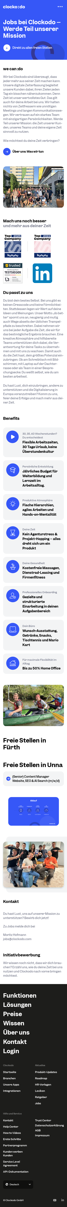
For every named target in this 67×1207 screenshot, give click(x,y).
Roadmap (41, 1078)
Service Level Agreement (11, 1163)
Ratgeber (41, 1097)
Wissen (13, 1023)
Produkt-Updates (46, 1072)
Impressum (42, 1135)
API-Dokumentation (15, 1171)
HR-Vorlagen (43, 1084)
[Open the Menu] (60, 6)
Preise (12, 1014)
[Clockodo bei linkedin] (62, 1200)
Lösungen (17, 1005)
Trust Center (43, 1120)
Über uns (16, 1032)
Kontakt (15, 1042)
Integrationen (11, 1091)
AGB (38, 1130)
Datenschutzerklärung (49, 1125)
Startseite (9, 1072)
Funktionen (19, 996)
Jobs (38, 1103)
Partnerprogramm (15, 1145)
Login (11, 1051)
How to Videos (12, 1133)
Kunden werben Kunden (13, 1153)
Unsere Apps (11, 1084)
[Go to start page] (14, 6)
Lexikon (40, 1091)
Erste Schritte (12, 1139)
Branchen (9, 1078)
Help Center (10, 1126)
